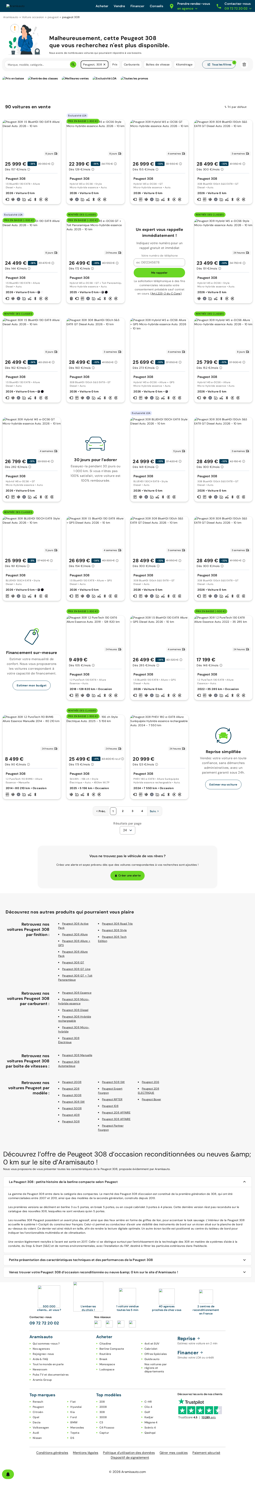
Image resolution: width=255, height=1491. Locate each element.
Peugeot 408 (71, 1115)
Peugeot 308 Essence (76, 992)
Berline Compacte (111, 1348)
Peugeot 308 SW (73, 1102)
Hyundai (76, 1407)
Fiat (73, 1401)
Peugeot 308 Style (114, 930)
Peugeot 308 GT (73, 962)
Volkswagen (41, 1427)
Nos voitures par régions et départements (155, 1367)
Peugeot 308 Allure (75, 934)
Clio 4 (148, 1407)
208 (102, 1401)
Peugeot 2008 (71, 1082)
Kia (72, 1412)
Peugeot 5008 (72, 1108)
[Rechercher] (73, 64)
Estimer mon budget (31, 685)
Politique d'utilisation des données (129, 1453)
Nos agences (41, 1348)
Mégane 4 (151, 1422)
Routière (105, 1354)
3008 (103, 1417)
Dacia (36, 1422)
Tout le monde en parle (48, 1364)
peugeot (53, 17)
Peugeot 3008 (71, 1095)
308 (102, 1412)
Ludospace (106, 1369)
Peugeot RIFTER (112, 1099)
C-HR (148, 1401)
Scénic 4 (150, 1427)
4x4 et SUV (152, 1343)
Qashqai (150, 1432)
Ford (73, 1417)
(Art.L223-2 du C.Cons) (165, 293)
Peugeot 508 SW (113, 1082)
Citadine (105, 1343)
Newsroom (40, 1369)
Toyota (74, 1432)
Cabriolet (150, 1348)
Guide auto (152, 1359)
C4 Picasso (106, 1427)
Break (103, 1359)
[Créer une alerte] (8, 1474)
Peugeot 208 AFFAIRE (116, 1112)
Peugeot (38, 1407)
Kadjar (149, 1417)
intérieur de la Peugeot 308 (226, 1220)
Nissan (37, 1438)
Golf (147, 1412)
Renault (38, 1401)
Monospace (107, 1364)
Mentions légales (85, 1453)
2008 (103, 1407)
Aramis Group (42, 1380)
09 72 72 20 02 (44, 1323)
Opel (36, 1417)
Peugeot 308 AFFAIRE (116, 1119)
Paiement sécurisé (206, 1453)
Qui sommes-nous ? (46, 1343)
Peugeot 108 (110, 1106)
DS (72, 1438)
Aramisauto (10, 17)
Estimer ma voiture (223, 784)
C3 (101, 1422)
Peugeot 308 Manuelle (77, 1055)
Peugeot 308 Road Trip (117, 923)
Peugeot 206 (150, 1082)
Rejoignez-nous (43, 1354)
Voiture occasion (33, 17)
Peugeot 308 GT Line (76, 969)
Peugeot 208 (70, 1088)
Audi (36, 1432)
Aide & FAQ (40, 1359)
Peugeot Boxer (151, 1099)
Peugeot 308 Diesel (75, 1010)
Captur (104, 1432)
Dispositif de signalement (130, 1457)
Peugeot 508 (71, 1121)
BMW (73, 1422)
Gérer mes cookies (174, 1453)
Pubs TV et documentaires (51, 1374)
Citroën (38, 1412)
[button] (104, 64)
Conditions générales (52, 1453)
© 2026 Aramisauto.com (127, 1472)
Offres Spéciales (155, 1354)
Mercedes (77, 1427)
